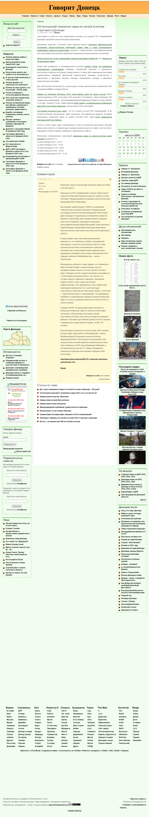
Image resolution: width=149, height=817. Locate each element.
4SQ (111, 751)
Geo (36, 707)
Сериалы (91, 732)
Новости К (52, 707)
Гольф (64, 723)
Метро (90, 743)
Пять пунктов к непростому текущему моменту (17, 99)
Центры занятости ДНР (131, 178)
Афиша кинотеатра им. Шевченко (54, 397)
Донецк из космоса (132, 314)
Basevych (123, 732)
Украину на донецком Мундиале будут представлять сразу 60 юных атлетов (71, 94)
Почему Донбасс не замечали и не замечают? (17, 84)
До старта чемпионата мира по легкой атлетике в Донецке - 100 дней (69, 389)
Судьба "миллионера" (131, 542)
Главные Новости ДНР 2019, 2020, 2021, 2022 (133, 475)
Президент (51, 728)
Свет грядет (103, 728)
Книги (9, 717)
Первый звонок (12, 378)
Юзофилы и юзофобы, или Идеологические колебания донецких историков (133, 523)
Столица (51, 743)
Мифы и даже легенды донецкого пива (131, 515)
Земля (38, 717)
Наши (135, 711)
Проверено (78, 714)
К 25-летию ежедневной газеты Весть (132, 287)
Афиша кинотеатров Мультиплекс (54, 400)
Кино (9, 714)
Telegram (125, 751)
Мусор (90, 737)
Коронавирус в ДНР (129, 492)
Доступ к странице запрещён (14, 356)
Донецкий (11, 746)
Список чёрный (105, 743)
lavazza (57, 32)
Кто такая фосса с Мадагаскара (13, 145)
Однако (76, 743)
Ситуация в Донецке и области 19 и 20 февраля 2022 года (17, 164)
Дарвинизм (78, 734)
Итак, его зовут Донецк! (131, 511)
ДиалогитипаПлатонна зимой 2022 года (15, 63)
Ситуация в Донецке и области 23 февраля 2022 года (17, 136)
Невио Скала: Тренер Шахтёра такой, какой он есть (16, 554)
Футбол (64, 726)
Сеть (89, 728)
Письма (21, 743)
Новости (34, 16)
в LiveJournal (64, 751)
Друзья (10, 740)
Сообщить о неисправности (134, 805)
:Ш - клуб (65, 714)
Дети (135, 720)
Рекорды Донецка (129, 598)
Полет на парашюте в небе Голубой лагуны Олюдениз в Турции (132, 371)
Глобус (38, 743)
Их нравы (22, 737)
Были (75, 737)
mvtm (121, 723)
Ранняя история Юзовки (131, 540)
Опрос (122, 57)
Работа (50, 714)
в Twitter (104, 751)
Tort (120, 711)
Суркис (136, 734)
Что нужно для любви (15, 141)
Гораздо (76, 732)
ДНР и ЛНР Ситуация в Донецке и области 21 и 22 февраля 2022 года (17, 151)
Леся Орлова (124, 740)
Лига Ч (64, 734)
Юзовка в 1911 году (129, 545)
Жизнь (72, 16)
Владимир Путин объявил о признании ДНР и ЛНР (18, 157)
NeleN (121, 720)
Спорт (42, 16)
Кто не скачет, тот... (132, 260)
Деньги (57, 16)
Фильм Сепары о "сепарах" (132, 431)
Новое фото (126, 256)
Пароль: (17, 35)
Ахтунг (21, 728)
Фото (117, 16)
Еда (89, 717)
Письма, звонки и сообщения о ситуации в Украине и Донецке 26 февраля (16, 122)
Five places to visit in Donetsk (133, 186)
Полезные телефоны (130, 209)
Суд (89, 711)
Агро (49, 711)
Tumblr (117, 751)
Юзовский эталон (128, 607)
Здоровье (77, 740)
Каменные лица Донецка (16, 539)
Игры (75, 711)
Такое (90, 707)
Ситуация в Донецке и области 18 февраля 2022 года (17, 171)
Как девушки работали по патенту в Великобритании (132, 591)
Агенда (21, 714)
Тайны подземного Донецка (133, 529)
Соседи (76, 723)
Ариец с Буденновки (130, 572)
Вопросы (22, 717)
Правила (125, 238)
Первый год (126, 595)
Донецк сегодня (97, 164)
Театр (49, 723)
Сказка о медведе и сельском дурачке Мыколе (17, 94)
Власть (49, 16)
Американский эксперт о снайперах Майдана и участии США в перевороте (17, 363)
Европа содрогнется (107, 734)
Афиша (110, 16)
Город (84, 16)
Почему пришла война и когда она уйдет (16, 58)
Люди (135, 707)
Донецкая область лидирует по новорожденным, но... (18, 374)
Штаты (38, 714)
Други (75, 746)
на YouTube (76, 751)
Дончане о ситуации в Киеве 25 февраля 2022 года (18, 130)
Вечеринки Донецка (129, 172)
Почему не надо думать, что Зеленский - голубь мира (18, 89)
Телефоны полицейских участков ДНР (131, 213)
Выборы (50, 737)
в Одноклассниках (50, 751)
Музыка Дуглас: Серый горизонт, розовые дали (132, 448)
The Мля (102, 707)
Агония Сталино (13, 528)
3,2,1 (135, 728)
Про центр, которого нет (131, 537)
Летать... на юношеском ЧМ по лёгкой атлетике (60, 422)
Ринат (135, 726)
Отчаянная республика (131, 519)
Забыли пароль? (13, 45)
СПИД (90, 746)
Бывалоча (78, 707)
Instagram (95, 751)
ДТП (20, 711)
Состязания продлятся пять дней (51, 111)
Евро (63, 737)
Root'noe (122, 737)
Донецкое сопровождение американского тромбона (17, 369)
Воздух (38, 732)
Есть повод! (78, 720)
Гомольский (124, 743)
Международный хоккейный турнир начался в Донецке (63, 407)
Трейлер (91, 723)
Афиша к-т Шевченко (130, 175)
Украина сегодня (105, 737)
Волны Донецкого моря (131, 575)
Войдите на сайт (44, 164)
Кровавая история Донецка (132, 548)
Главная (25, 16)
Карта (37, 711)
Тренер (136, 732)
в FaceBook (35, 751)
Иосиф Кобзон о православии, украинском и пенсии (18, 533)
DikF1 (121, 728)
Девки (135, 717)
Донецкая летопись (129, 610)
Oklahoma (123, 734)
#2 (110, 179)
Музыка (10, 720)
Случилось (24, 707)
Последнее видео (129, 367)
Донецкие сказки (105, 740)
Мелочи (76, 717)
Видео (123, 16)
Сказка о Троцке (128, 601)
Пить (89, 714)
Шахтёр (64, 717)
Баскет (64, 746)
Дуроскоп (102, 717)
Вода (37, 726)
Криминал (22, 720)
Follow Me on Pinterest (16, 311)
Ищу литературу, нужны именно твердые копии (131, 242)
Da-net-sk (123, 707)
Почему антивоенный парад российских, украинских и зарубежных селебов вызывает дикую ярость (18, 106)
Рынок (90, 740)
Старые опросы (127, 106)
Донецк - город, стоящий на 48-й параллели (133, 579)
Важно (10, 707)
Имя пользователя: (17, 28)
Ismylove (122, 717)
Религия (50, 717)
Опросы (10, 728)
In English (39, 746)
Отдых (65, 16)
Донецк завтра (24, 734)
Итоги (49, 746)
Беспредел (23, 726)
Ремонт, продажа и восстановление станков (132, 247)
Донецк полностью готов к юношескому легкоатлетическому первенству (67, 59)
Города (38, 723)
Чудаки (136, 737)
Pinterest (86, 751)
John (121, 726)
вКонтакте (24, 751)
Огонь (37, 728)
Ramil (121, 714)
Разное (92, 16)
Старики (136, 723)
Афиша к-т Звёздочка (130, 169)
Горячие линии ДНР (129, 180)
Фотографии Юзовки (130, 604)
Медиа (9, 723)
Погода (38, 737)
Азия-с (38, 720)
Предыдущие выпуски (13, 449)
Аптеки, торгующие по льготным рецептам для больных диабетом (131, 203)
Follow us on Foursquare (17, 321)
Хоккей (64, 743)
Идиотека (102, 720)
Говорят (21, 740)
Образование (104, 723)
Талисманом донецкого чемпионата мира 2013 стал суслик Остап (68, 393)
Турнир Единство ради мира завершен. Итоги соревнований (65, 414)
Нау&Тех (91, 726)
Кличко (64, 740)
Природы (39, 734)
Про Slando (126, 235)
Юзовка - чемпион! (129, 564)
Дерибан (22, 723)
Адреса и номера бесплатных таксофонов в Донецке (132, 196)
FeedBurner (22, 484)
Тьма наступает (105, 726)
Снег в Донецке (132, 340)
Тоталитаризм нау (106, 732)
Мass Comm (78, 726)
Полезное (101, 16)
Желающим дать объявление (128, 231)
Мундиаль (108, 164)
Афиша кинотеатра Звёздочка (53, 404)
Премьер (51, 732)
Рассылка (11, 743)
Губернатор (52, 734)
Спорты (65, 707)
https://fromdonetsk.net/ (59, 805)
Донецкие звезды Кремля (132, 551)
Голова (50, 740)
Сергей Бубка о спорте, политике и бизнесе (16, 569)
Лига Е (64, 732)
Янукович (137, 740)
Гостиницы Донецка (129, 183)
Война (76, 728)
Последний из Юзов (14, 560)
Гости (88, 164)
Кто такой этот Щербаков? (17, 541)
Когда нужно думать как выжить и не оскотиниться (17, 73)
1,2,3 (100, 714)
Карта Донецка (12, 329)
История (10, 711)
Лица (79, 16)
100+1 (63, 711)
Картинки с (39, 740)
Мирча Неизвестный (14, 544)
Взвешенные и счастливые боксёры (55, 411)
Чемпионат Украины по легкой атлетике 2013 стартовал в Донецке (68, 418)
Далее (143, 500)
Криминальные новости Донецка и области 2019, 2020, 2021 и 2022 (131, 487)
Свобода (10, 732)
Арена (64, 720)
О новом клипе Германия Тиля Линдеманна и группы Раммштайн (132, 413)
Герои (135, 714)
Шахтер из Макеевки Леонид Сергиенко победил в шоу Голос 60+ (132, 392)
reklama (10, 737)
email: (6, 437)
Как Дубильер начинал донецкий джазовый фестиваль (131, 585)
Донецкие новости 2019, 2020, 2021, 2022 (131, 480)
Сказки (10, 734)
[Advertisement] (132, 36)
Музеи (50, 720)
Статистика (52, 726)
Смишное (11, 726)
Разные (90, 734)
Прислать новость (138, 799)
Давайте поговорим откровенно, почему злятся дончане (17, 114)
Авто (89, 720)
